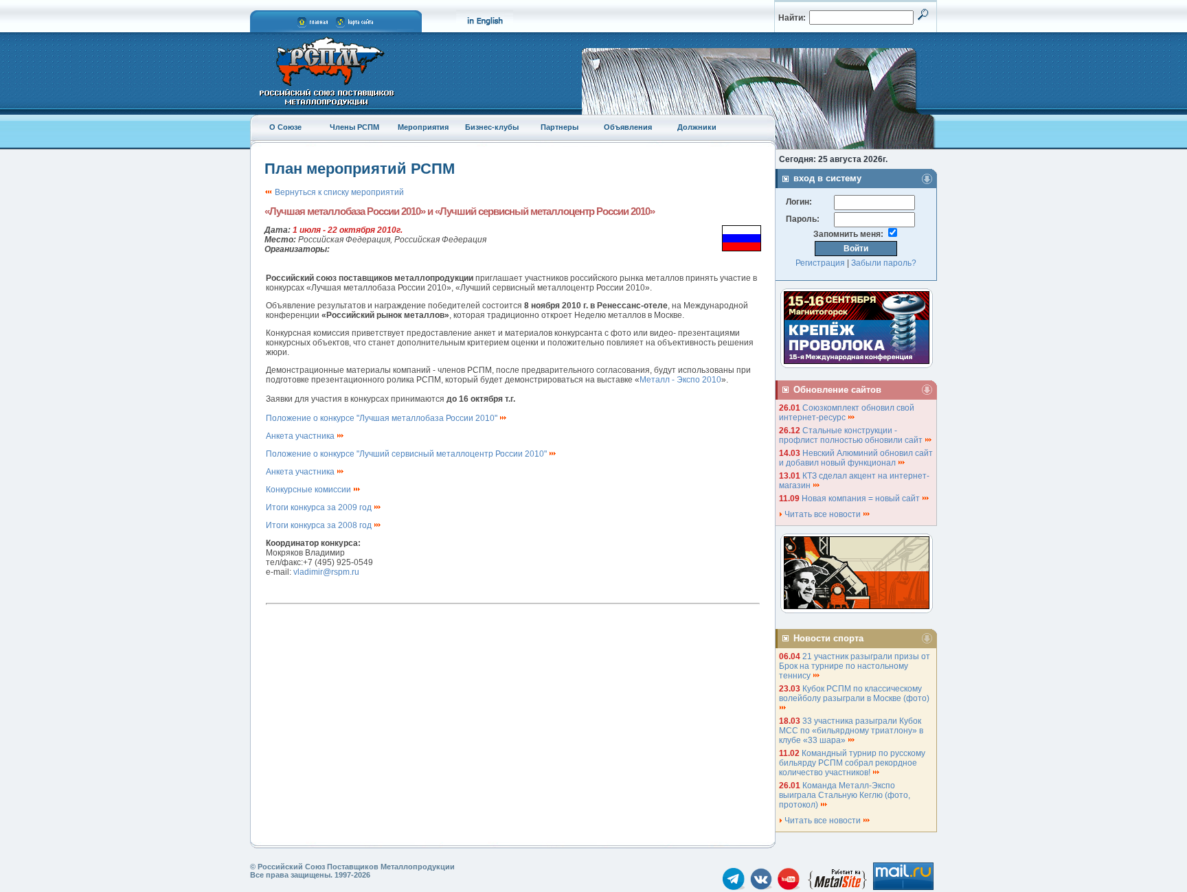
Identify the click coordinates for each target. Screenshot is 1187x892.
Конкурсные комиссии (309, 489)
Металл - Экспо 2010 (680, 380)
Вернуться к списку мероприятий (338, 192)
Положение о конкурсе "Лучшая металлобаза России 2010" (382, 418)
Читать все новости (822, 514)
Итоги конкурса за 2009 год (320, 507)
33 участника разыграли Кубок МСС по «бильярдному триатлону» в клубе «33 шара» (851, 730)
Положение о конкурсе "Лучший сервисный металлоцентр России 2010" (407, 454)
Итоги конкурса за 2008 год (320, 525)
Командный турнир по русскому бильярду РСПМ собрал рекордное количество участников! (852, 762)
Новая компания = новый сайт (862, 498)
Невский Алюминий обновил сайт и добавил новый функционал (856, 458)
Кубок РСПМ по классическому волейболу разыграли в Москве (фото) (855, 693)
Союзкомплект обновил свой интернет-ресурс (846, 412)
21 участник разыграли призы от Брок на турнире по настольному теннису (854, 666)
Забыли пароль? (883, 263)
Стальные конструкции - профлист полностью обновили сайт (852, 435)
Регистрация (820, 263)
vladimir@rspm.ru (326, 572)
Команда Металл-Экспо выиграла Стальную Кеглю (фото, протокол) (844, 795)
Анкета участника (301, 436)
